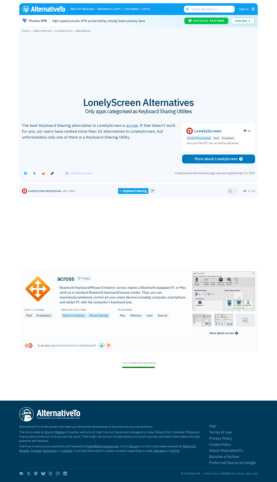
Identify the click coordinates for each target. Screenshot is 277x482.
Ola (47, 432)
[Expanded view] (230, 191)
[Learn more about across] (38, 289)
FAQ (212, 426)
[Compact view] (235, 191)
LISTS (146, 9)
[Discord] (21, 473)
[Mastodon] (36, 473)
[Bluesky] (43, 473)
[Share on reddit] (43, 173)
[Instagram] (58, 473)
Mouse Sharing (98, 315)
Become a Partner (224, 456)
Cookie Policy (220, 444)
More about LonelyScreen (215, 159)
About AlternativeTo (226, 450)
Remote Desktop (74, 315)
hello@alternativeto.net (103, 446)
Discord (133, 446)
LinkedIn (66, 451)
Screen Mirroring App (199, 138)
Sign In (244, 9)
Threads (36, 451)
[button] (84, 278)
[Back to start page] (45, 9)
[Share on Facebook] (25, 173)
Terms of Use (220, 432)
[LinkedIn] (65, 473)
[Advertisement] (138, 62)
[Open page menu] (253, 9)
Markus (60, 432)
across (132, 125)
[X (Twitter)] (29, 473)
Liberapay (159, 451)
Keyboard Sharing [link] (135, 191)
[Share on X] (34, 173)
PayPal (174, 451)
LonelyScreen (207, 131)
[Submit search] (187, 9)
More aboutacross (221, 333)
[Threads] (50, 473)
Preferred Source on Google (232, 462)
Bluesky (24, 451)
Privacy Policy (220, 438)
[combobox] (209, 9)
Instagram (50, 451)
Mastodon (189, 446)
